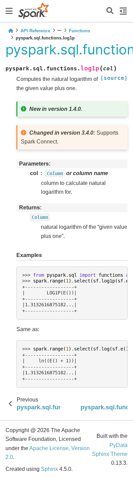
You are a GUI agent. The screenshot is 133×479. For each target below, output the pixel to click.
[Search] (110, 11)
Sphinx (49, 469)
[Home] (10, 30)
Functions (79, 30)
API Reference (35, 30)
